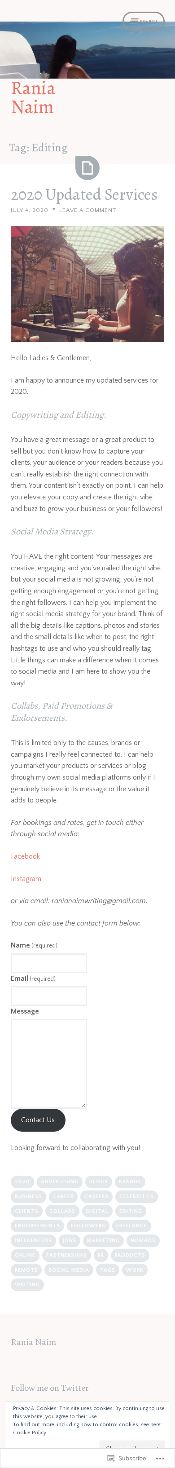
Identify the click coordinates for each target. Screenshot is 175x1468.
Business (28, 1196)
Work (135, 1270)
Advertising (60, 1182)
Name (34, 945)
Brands (130, 1182)
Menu (149, 21)
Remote (26, 1270)
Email (33, 978)
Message (25, 1011)
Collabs (62, 1211)
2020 (22, 1182)
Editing (130, 1211)
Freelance (131, 1226)
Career (63, 1196)
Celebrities (136, 1196)
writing (27, 1284)
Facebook (25, 856)
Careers (96, 1196)
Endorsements (37, 1226)
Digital (97, 1211)
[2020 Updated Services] (87, 168)
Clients (27, 1211)
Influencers (33, 1240)
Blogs (98, 1182)
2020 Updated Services (84, 194)
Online (25, 1255)
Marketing (103, 1240)
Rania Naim (33, 97)
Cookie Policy (29, 1433)
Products (130, 1255)
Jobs (69, 1240)
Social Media (68, 1270)
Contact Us (38, 1120)
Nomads (143, 1240)
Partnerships (66, 1255)
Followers (88, 1226)
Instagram (26, 879)
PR (101, 1255)
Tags (107, 1270)
